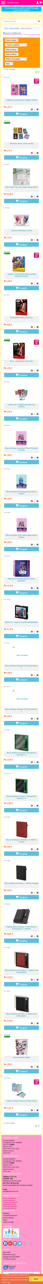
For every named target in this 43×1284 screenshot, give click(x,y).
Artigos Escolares (14, 28)
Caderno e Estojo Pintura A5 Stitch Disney (21, 1101)
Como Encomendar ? (9, 1200)
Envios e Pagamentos (9, 1198)
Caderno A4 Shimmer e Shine (21, 230)
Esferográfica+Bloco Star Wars (21, 317)
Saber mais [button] (6, 1282)
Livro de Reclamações (9, 1208)
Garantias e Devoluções (10, 1202)
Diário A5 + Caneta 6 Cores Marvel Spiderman (21, 622)
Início (6, 28)
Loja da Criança (13, 3)
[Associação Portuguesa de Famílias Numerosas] (11, 1237)
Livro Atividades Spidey (21, 1057)
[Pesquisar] (39, 21)
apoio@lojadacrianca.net (10, 1191)
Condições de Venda (9, 1204)
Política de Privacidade (10, 1206)
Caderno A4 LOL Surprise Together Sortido (21, 100)
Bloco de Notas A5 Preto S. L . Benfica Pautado (21, 883)
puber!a (19, 1273)
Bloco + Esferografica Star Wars (21, 361)
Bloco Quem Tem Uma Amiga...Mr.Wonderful (22, 187)
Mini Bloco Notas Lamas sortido (21, 143)
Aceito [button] (36, 1279)
